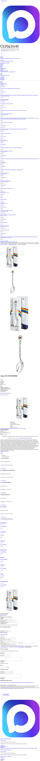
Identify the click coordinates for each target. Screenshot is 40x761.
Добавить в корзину (13, 427)
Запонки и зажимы (3, 68)
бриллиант (10, 95)
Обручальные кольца (3, 58)
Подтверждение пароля (4, 644)
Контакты (2, 84)
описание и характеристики (5, 428)
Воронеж (1, 682)
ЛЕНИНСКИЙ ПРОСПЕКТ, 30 (5, 388)
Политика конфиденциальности (5, 738)
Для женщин (2, 99)
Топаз (34, 95)
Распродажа (2, 78)
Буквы (1, 61)
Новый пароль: (3, 621)
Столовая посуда (6, 71)
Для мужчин (7, 99)
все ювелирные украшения (4, 62)
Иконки (9, 61)
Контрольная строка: (3, 620)
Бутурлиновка (26, 682)
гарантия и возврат (15, 428)
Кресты (11, 61)
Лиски (22, 682)
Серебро (4, 91)
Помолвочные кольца (11, 58)
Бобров (17, 682)
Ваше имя (2, 652)
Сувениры (2, 77)
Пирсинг (1, 63)
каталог (1, 56)
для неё (4, 136)
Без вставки (2, 95)
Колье (1, 66)
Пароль (1, 631)
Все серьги (2, 226)
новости (1, 746)
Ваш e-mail (2, 673)
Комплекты (2, 79)
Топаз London (8, 118)
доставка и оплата (3, 83)
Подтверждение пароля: (4, 622)
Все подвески (2, 100)
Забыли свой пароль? (3, 634)
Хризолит (18, 118)
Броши (1, 65)
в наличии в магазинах (4, 451)
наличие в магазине (22, 428)
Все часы (2, 215)
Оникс (23, 95)
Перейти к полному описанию (5, 393)
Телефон (1, 641)
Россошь (19, 682)
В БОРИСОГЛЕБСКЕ (4, 390)
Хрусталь (21, 118)
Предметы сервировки (4, 70)
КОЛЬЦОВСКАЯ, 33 (4, 389)
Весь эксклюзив (3, 192)
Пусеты (8, 75)
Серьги (1, 74)
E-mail (1, 630)
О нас (6, 746)
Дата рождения (3, 642)
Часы (1, 73)
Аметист (7, 158)
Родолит (25, 158)
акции (1, 81)
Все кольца (2, 85)
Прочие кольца (17, 58)
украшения (2, 747)
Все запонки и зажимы (4, 181)
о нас (1, 82)
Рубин (26, 95)
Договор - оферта (3, 740)
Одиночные (5, 75)
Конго (1, 75)
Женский (4, 639)
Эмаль (25, 118)
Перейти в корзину (3, 615)
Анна (33, 682)
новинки (1, 241)
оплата (11, 428)
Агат (5, 110)
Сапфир (28, 95)
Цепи (1, 67)
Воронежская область (7, 682)
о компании (2, 745)
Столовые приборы (12, 71)
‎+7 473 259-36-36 (3, 492)
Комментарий (2, 660)
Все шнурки (2, 203)
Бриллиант (6, 133)
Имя (1, 637)
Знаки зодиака (5, 61)
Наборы (1, 71)
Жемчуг (15, 95)
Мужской (9, 639)
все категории (2, 114)
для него (1, 136)
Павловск (30, 682)
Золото (1, 91)
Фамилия (2, 638)
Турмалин (12, 118)
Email (1, 640)
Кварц (21, 95)
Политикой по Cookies (10, 687)
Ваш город (20, 642)
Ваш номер (2, 672)
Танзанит (31, 95)
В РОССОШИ (2, 391)
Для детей (2, 113)
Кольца (1, 57)
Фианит (36, 95)
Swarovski (6, 95)
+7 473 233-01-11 (3, 517)
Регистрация (5, 632)
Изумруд (18, 95)
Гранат (13, 95)
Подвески (2, 60)
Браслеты (2, 64)
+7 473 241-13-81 (3, 480)
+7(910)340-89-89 (3, 50)
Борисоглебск (13, 682)
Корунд (22, 158)
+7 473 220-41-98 (3, 468)
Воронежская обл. (3, 0)
